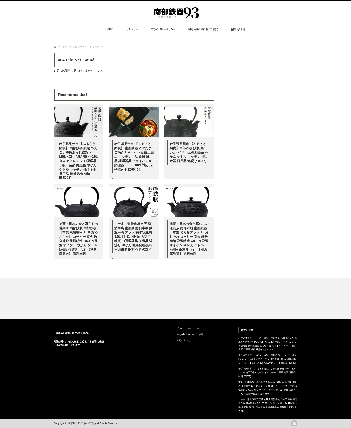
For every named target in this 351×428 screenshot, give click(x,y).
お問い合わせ (238, 29)
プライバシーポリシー (163, 29)
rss (294, 423)
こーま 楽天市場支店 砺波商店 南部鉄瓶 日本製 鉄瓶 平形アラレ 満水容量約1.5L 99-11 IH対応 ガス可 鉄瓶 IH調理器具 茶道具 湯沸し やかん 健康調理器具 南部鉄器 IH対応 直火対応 (133, 236)
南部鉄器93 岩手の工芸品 (72, 333)
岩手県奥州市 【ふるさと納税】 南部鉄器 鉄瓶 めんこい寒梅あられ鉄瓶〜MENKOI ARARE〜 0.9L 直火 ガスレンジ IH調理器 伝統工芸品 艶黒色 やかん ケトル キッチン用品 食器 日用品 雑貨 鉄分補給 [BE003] (78, 161)
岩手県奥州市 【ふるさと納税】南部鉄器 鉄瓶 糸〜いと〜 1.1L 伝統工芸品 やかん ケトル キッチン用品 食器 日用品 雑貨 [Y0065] (189, 152)
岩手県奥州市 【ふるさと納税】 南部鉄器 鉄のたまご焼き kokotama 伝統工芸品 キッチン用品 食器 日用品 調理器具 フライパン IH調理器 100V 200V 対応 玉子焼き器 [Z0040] (134, 156)
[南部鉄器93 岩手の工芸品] (177, 16)
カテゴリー (132, 29)
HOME (109, 29)
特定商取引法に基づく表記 (203, 29)
